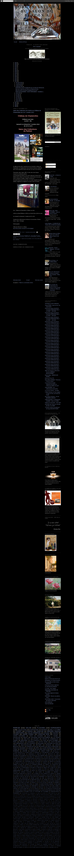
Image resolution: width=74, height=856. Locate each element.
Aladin (43, 793)
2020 (16, 70)
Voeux (57, 776)
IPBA (14, 815)
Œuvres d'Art (53, 847)
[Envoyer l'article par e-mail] (37, 232)
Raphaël (58, 761)
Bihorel (15, 758)
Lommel (36, 784)
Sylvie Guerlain (23, 788)
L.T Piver (30, 749)
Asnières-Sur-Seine (36, 796)
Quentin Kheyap (25, 787)
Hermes (57, 782)
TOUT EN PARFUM (49, 703)
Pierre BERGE (16, 835)
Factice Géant (43, 741)
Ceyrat (52, 779)
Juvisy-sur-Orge (56, 741)
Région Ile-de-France (32, 836)
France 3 (34, 782)
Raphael (34, 787)
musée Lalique (35, 778)
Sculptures (16, 839)
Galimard (50, 811)
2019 (16, 72)
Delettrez (46, 781)
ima (31, 845)
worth (33, 770)
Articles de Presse (23, 41)
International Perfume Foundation (34, 815)
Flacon (55, 732)
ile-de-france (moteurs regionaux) (52, 685)
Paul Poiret (55, 785)
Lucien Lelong (19, 775)
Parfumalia (35, 785)
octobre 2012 (19, 85)
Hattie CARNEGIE (17, 814)
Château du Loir (22, 781)
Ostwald (26, 785)
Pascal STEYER (38, 833)
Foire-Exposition (35, 809)
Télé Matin (34, 776)
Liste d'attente (40, 823)
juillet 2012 (18, 93)
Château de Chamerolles (24, 235)
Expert (19, 731)
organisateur (55, 791)
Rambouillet (34, 751)
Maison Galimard (26, 826)
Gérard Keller (31, 746)
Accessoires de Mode (34, 763)
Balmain (55, 797)
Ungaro (15, 842)
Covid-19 (37, 803)
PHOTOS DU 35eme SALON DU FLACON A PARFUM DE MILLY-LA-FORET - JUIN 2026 (52, 310)
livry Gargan (55, 752)
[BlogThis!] (15, 234)
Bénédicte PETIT (44, 800)
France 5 (58, 809)
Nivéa (42, 832)
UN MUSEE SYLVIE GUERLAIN (52, 303)
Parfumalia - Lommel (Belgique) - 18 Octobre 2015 (54, 249)
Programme (40, 835)
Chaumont (42, 802)
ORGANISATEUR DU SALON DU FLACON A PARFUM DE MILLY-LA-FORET (37, 15)
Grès (58, 812)
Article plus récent (17, 280)
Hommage (33, 814)
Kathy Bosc (47, 818)
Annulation (50, 778)
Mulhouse (42, 746)
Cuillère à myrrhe (18, 805)
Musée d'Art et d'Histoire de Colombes (49, 830)
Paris (14, 741)
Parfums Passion (28, 833)
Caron (21, 758)
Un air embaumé (55, 841)
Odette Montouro (53, 746)
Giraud (52, 812)
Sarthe (15, 788)
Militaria (22, 829)
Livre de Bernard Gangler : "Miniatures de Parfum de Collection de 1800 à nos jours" (52, 384)
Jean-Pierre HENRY (42, 755)
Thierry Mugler (54, 769)
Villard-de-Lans (55, 842)
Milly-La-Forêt (55, 729)
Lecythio (50, 821)
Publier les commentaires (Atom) (26, 282)
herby (46, 711)
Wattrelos (16, 778)
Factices (22, 749)
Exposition (34, 729)
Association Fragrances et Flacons (52, 796)
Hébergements (49, 814)
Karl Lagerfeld (39, 818)
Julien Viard (28, 752)
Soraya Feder (45, 751)
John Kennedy (55, 817)
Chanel (15, 749)
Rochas (41, 787)
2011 (16, 102)
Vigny (42, 788)
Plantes (45, 761)
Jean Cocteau (23, 784)
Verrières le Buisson (33, 842)
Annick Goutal (47, 763)
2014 (16, 78)
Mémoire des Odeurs (18, 832)
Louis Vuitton (49, 823)
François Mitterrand (30, 811)
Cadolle (57, 800)
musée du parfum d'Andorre (41, 845)
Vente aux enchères (19, 748)
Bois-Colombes (53, 740)
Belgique (41, 743)
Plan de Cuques (37, 769)
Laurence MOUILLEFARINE (42, 820)
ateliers (32, 844)
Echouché (24, 806)
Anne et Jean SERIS (54, 794)
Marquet (51, 827)
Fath (28, 809)
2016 (16, 75)
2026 (16, 62)
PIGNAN (15, 833)
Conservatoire (29, 758)
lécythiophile (31, 743)
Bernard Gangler (54, 731)
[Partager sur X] (16, 234)
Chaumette (36, 802)
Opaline (57, 832)
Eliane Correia (55, 781)
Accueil (15, 41)
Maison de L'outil (36, 826)
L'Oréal (59, 818)
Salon (14, 237)
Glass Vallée (42, 782)
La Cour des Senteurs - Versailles (52, 390)
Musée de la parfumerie (30, 236)
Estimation (56, 758)
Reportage (58, 775)
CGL (52, 800)
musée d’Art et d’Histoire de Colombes (37, 791)
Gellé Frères (16, 812)
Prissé (33, 835)
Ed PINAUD (31, 806)
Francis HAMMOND (19, 811)
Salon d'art (18, 838)
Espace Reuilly (33, 808)
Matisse (57, 827)
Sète (45, 769)
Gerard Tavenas (35, 812)
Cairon (27, 764)
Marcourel (24, 740)
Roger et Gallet (20, 763)
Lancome (24, 751)
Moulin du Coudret (18, 830)
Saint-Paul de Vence (56, 836)
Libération (15, 823)
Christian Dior (43, 734)
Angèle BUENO (30, 794)
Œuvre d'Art (45, 847)
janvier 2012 (18, 101)
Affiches (36, 739)
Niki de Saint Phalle (41, 749)
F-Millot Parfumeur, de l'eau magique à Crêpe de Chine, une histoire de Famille (52, 393)
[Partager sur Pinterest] (19, 234)
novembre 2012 (19, 83)
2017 (16, 74)
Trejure (47, 841)
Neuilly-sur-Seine (47, 775)
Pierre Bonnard (26, 835)
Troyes (36, 788)
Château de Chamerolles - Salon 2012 (53, 402)
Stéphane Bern (17, 841)
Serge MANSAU (24, 839)
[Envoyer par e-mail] (14, 234)
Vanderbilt (42, 776)
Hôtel (37, 748)
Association (41, 770)
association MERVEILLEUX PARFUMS (51, 790)
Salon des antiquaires (28, 838)
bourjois (48, 745)
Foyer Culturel (24, 782)
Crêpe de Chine (55, 803)
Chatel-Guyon (28, 802)
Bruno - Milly (48, 709)
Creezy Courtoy (45, 803)
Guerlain (40, 731)
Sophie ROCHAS (49, 839)
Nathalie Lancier (29, 832)
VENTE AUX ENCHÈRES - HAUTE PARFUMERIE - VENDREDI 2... (29, 91)
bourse (44, 729)
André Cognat (48, 677)
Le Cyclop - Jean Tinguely (50, 688)
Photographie (55, 833)
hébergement (17, 770)
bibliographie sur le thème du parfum (52, 680)
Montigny (50, 829)
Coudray (31, 781)
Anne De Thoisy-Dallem (42, 794)
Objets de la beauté (50, 767)
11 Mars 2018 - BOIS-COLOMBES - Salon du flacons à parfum (54, 212)
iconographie (19, 791)
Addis (38, 793)
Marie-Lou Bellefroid (40, 827)
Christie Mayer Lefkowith (21, 803)
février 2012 (18, 99)
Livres (30, 784)
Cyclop (26, 805)
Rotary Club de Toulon (21, 776)
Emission (48, 806)
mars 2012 (18, 98)
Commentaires (50, 166)
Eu (46, 808)
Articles (48, 164)
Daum (37, 805)
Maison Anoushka (55, 824)
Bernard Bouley (36, 779)
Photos (22, 741)
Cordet (31, 803)
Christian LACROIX (56, 802)
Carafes (15, 802)
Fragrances (52, 809)
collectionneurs (34, 732)
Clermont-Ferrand (37, 764)
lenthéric (26, 770)
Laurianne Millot (30, 761)
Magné (39, 761)
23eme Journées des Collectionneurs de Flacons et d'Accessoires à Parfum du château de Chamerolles (54, 287)
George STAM (25, 812)
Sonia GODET (40, 839)
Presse (52, 761)
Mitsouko (28, 829)
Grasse (30, 748)
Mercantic (15, 829)
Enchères (16, 755)
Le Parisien (42, 821)
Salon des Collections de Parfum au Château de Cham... (27, 89)
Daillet (32, 805)
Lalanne (32, 820)
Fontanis (15, 782)
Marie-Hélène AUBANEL (47, 784)
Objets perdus (50, 832)
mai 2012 (18, 95)
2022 (16, 68)
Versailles (50, 776)
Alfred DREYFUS (51, 793)
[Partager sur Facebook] (18, 234)
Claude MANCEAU (18, 752)
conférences (20, 743)
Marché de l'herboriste (27, 827)
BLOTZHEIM (35, 797)
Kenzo (53, 818)
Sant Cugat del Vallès (53, 838)
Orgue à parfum (24, 769)
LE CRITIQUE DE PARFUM (51, 686)
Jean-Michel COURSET (33, 817)
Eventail (57, 808)
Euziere (51, 808)
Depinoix (38, 758)
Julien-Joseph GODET (28, 818)
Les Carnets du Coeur (47, 773)
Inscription (16, 737)
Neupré (38, 832)
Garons (15, 740)
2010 (16, 103)
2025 (16, 64)
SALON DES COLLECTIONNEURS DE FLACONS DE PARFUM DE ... (30, 87)
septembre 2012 (19, 86)
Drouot (25, 737)
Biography (20, 799)
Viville (15, 844)
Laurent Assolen (55, 820)
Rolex (19, 836)
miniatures (20, 732)
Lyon (26, 824)
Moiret (39, 829)
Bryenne (52, 799)
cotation (57, 844)
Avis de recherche (24, 779)
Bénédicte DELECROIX (32, 800)
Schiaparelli (31, 741)
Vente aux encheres (36, 735)
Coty (22, 746)
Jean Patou (32, 755)
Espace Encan (23, 808)
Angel (18, 794)
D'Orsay (51, 749)
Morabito (57, 829)
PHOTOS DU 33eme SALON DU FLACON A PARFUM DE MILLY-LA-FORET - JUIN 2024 (52, 319)
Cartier (21, 802)
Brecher (35, 799)
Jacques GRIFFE (48, 815)
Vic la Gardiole (45, 842)
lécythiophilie (35, 740)
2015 (16, 77)
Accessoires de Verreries (28, 793)
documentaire (16, 845)
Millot (52, 755)
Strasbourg (45, 752)
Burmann (22, 800)
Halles (46, 732)
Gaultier (57, 811)
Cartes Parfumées (19, 735)
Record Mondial (49, 835)
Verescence (22, 842)
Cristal (38, 781)
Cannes (46, 779)
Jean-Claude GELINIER (20, 817)
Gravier (50, 782)
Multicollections (26, 745)
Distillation (51, 805)
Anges (23, 794)
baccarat (39, 745)
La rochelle (25, 820)
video (25, 847)
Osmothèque (18, 785)
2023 (16, 66)
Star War (57, 839)
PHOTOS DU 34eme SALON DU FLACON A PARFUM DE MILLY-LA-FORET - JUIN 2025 (52, 314)
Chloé (48, 802)
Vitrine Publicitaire (20, 790)
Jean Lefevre (57, 815)
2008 (16, 106)
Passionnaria (47, 833)
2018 (16, 73)
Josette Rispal (17, 818)
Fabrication (22, 809)
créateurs (25, 778)
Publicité (15, 787)
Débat (19, 806)
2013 (16, 79)
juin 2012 (18, 94)
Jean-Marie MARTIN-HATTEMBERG (40, 737)
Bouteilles (28, 799)
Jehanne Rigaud (45, 817)
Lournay (21, 824)
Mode (34, 829)
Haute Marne (26, 814)
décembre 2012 (19, 82)
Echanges (29, 731)
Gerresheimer (45, 812)
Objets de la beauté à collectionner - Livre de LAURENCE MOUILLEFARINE (52, 372)
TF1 (31, 788)
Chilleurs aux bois (35, 235)
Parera (20, 833)
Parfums (58, 755)
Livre (44, 740)
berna (38, 844)
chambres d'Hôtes (47, 844)
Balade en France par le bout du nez (52, 678)
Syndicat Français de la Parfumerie (32, 841)
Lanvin (15, 745)
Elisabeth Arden (40, 806)
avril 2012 (18, 97)
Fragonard (44, 809)
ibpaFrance (25, 845)
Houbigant (24, 755)
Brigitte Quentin (43, 799)
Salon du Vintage (41, 838)
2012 (16, 81)
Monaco (44, 829)
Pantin (56, 748)
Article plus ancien (39, 280)
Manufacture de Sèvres (49, 826)
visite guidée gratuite (34, 847)
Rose (24, 836)
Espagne (41, 808)
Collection (16, 236)
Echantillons (47, 758)
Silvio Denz (33, 839)
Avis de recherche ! (53, 186)
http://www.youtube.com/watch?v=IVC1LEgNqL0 (23, 228)
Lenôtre (57, 821)
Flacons (41, 728)
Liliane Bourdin (47, 748)
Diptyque (43, 805)
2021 (16, 69)
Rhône (14, 836)
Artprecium (22, 796)
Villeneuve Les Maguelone (53, 788)
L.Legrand (17, 820)
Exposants (21, 236)
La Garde (36, 773)
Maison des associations (33, 775)
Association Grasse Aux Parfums (23, 797)
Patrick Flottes (45, 785)
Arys (28, 796)
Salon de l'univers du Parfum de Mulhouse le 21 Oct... (26, 90)
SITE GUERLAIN (48, 702)
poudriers (16, 793)
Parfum (38, 236)
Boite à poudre (52, 735)
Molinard (58, 784)
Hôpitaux (57, 814)
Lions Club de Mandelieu (27, 823)
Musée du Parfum (36, 767)
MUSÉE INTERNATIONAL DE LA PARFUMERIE (39, 824)
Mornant (37, 752)
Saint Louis (46, 836)
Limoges (58, 773)
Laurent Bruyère (17, 821)
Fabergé (15, 809)
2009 (16, 105)
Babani (41, 797)
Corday (47, 764)
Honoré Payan (40, 814)
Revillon (57, 835)
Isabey (15, 784)
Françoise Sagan (42, 811)
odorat (52, 845)
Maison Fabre (16, 826)
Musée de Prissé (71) (49, 378)
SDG (40, 836)
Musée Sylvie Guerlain (31, 830)
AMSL (43, 778)
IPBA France (20, 815)
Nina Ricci (27, 739)
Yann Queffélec (23, 844)
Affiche (55, 734)
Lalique (16, 734)
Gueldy (29, 773)
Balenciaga (48, 797)
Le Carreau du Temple (31, 821)
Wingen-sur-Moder (33, 790)
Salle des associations (52, 787)
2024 (16, 65)
